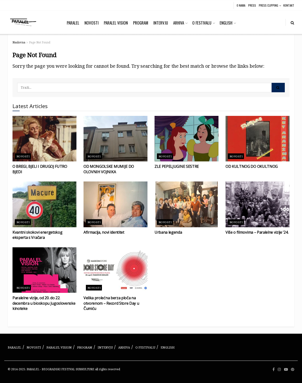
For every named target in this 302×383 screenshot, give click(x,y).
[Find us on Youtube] (286, 369)
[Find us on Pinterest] (292, 369)
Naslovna (19, 42)
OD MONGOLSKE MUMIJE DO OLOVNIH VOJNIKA (109, 169)
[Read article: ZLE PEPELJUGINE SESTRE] (186, 139)
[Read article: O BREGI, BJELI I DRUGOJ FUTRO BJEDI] (44, 139)
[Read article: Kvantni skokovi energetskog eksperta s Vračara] (44, 204)
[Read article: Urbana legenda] (186, 204)
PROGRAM (140, 23)
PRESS (252, 5)
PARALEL (73, 23)
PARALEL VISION (116, 23)
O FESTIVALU (201, 23)
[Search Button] (292, 22)
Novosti (23, 156)
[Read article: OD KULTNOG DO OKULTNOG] (257, 139)
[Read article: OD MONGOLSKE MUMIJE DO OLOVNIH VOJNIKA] (115, 139)
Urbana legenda (168, 232)
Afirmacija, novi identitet (104, 232)
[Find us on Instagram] (279, 369)
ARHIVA (178, 23)
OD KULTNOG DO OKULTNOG (252, 166)
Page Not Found (39, 42)
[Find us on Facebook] (274, 369)
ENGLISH (226, 23)
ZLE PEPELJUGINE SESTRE (177, 166)
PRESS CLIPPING (268, 5)
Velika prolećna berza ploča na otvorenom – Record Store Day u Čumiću (111, 303)
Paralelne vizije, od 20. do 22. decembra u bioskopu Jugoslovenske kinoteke (44, 303)
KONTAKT (288, 5)
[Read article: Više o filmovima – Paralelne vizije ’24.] (257, 204)
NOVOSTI (91, 23)
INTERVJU (160, 23)
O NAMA (241, 5)
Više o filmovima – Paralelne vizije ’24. (257, 232)
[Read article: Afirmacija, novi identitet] (115, 204)
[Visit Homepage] (23, 22)
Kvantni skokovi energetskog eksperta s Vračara (37, 235)
